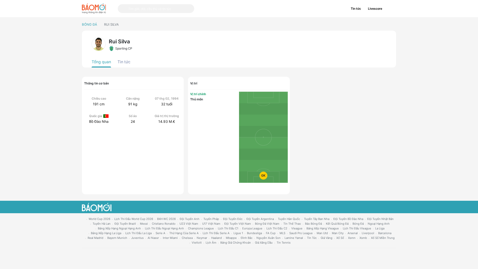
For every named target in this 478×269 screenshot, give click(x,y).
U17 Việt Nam (211, 223)
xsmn (352, 238)
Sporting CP (123, 48)
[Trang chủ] (94, 8)
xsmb (363, 238)
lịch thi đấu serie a (216, 233)
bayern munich (117, 238)
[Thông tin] (391, 8)
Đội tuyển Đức (232, 219)
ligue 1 (238, 233)
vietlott (197, 242)
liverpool (368, 233)
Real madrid (95, 238)
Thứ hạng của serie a (184, 233)
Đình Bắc (246, 238)
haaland (216, 238)
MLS (282, 233)
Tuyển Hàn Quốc (289, 219)
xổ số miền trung (383, 238)
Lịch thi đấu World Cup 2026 (133, 219)
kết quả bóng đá (337, 223)
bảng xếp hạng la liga (106, 233)
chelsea (187, 238)
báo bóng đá (313, 223)
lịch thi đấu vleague (357, 228)
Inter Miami (170, 238)
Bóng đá (89, 24)
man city (338, 233)
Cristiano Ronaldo (164, 223)
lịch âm (211, 242)
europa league (252, 228)
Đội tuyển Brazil (125, 223)
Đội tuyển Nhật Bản (380, 219)
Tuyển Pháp (211, 219)
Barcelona (384, 233)
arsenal (353, 233)
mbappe (231, 238)
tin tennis (284, 242)
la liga (379, 228)
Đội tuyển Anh (189, 219)
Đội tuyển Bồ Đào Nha (348, 219)
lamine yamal (294, 238)
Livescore (375, 8)
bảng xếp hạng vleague (322, 228)
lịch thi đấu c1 (228, 228)
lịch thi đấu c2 (276, 228)
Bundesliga (254, 233)
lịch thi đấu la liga (138, 233)
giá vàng (326, 238)
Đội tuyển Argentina (260, 219)
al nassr (153, 238)
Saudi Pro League (301, 233)
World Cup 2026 (99, 219)
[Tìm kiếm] (123, 8)
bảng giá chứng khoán (235, 242)
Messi (144, 223)
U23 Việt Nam (188, 223)
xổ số (340, 238)
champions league (201, 228)
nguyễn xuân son (268, 238)
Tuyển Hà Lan (102, 223)
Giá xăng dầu (264, 242)
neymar (202, 238)
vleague (296, 228)
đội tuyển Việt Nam (237, 223)
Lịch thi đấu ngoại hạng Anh (164, 228)
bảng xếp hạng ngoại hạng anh (119, 228)
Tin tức (356, 8)
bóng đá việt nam (267, 223)
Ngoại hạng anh (379, 223)
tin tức (312, 238)
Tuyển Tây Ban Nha (316, 219)
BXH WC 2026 (166, 219)
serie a (160, 233)
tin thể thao (292, 223)
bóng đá (358, 223)
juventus (137, 238)
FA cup (271, 233)
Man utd (322, 233)
